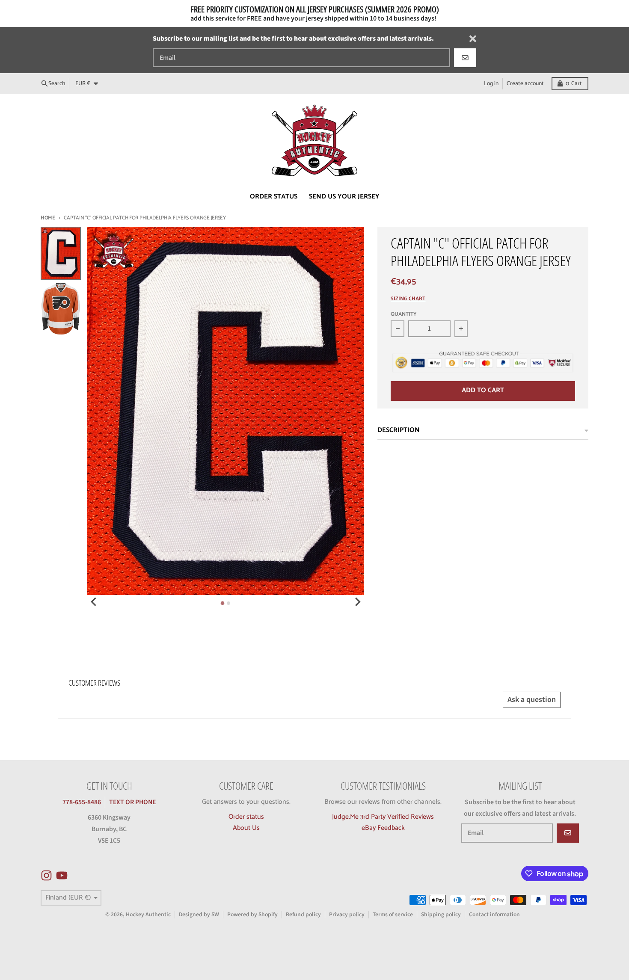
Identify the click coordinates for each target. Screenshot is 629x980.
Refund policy (303, 914)
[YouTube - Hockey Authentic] (62, 875)
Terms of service (393, 914)
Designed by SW (199, 914)
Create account (525, 83)
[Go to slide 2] (228, 603)
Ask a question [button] (531, 699)
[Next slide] (357, 602)
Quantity (404, 315)
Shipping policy (441, 914)
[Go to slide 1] (223, 603)
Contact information (494, 914)
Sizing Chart (408, 299)
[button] (154, 900)
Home (48, 217)
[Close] (472, 39)
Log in (491, 83)
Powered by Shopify (252, 914)
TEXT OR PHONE (132, 802)
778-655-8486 (81, 802)
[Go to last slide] (94, 602)
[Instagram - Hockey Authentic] (46, 875)
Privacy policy (347, 914)
